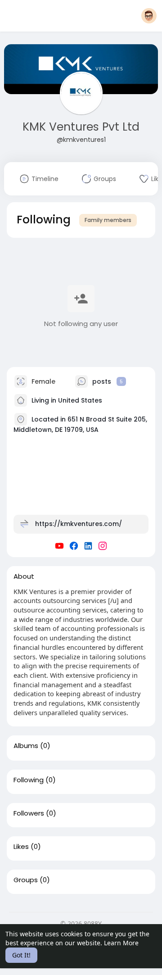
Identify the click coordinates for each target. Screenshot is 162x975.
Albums (26, 745)
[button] (149, 16)
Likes (21, 846)
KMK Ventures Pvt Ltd (81, 127)
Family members (108, 220)
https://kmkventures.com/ (78, 523)
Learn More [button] (121, 943)
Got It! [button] (21, 955)
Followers (29, 813)
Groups (26, 880)
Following (29, 780)
